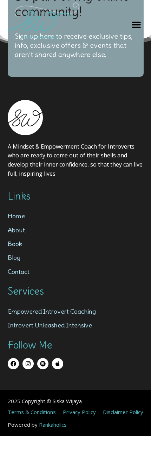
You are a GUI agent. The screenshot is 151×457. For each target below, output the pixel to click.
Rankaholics (53, 424)
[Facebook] (13, 363)
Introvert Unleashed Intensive (50, 325)
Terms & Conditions (32, 411)
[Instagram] (28, 363)
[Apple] (57, 363)
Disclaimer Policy (123, 411)
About (16, 230)
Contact (18, 272)
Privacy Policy (79, 411)
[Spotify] (42, 363)
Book (15, 244)
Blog (14, 257)
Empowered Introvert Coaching (52, 311)
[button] (136, 24)
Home (16, 216)
